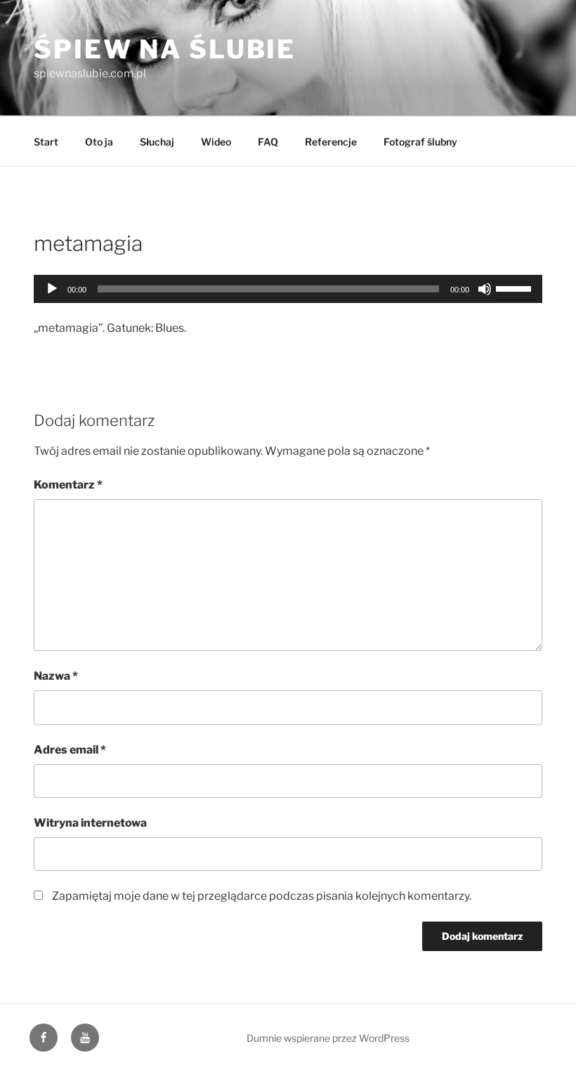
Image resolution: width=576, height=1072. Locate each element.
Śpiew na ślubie (165, 49)
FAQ (268, 142)
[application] (288, 289)
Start (46, 142)
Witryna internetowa (90, 822)
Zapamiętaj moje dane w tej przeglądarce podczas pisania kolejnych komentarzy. (261, 896)
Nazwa (56, 676)
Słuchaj (157, 142)
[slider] (515, 287)
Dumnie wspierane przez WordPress (328, 1038)
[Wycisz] (485, 289)
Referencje (331, 142)
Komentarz (68, 484)
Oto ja (99, 142)
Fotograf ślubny (420, 142)
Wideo (216, 142)
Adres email (70, 749)
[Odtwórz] (52, 289)
